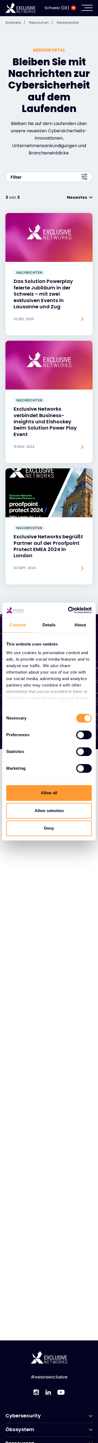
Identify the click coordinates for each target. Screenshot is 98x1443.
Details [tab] (49, 625)
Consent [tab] (18, 625)
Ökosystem (19, 1429)
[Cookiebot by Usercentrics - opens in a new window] (69, 610)
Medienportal (68, 22)
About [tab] (80, 625)
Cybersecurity (23, 1415)
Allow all (49, 792)
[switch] (84, 735)
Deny (49, 828)
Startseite (15, 22)
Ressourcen (41, 22)
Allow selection (49, 810)
